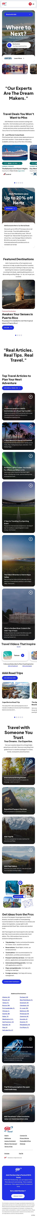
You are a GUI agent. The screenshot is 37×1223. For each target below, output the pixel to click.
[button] (14, 182)
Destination (16, 44)
